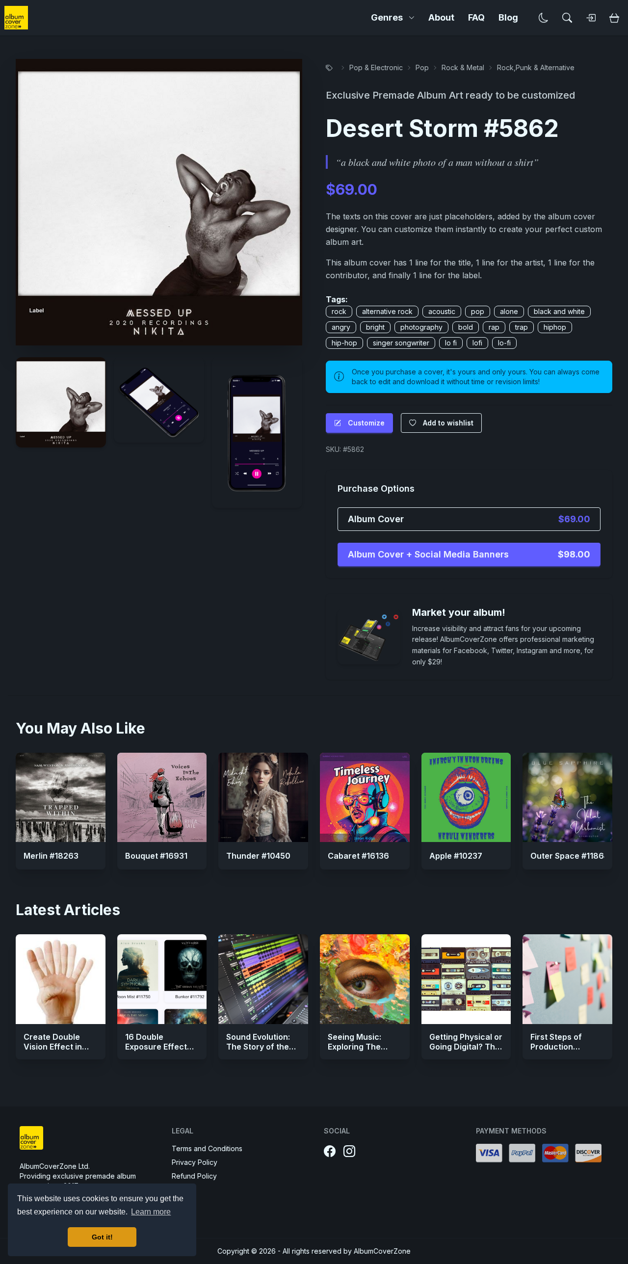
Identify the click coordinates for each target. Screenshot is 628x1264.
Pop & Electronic (376, 67)
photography (421, 327)
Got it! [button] (102, 1237)
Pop (422, 67)
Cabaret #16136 (358, 856)
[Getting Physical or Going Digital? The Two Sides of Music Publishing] (466, 979)
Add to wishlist (448, 423)
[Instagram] (349, 1151)
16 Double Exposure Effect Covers (156, 1046)
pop (477, 311)
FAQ (476, 17)
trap (521, 327)
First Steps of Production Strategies (556, 1046)
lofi (477, 343)
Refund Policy (194, 1176)
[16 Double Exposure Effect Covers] (162, 979)
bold (465, 327)
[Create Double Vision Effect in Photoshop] (60, 979)
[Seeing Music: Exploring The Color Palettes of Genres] (365, 979)
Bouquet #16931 (156, 856)
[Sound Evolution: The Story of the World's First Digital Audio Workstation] (263, 979)
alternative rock (387, 311)
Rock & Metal (463, 67)
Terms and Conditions (207, 1148)
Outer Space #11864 (569, 856)
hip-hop (344, 343)
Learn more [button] (151, 1212)
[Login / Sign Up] (591, 17)
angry (341, 327)
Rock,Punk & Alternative (536, 67)
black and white (559, 311)
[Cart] (614, 17)
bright (375, 327)
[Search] (567, 17)
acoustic (441, 311)
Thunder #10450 (258, 856)
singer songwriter (401, 343)
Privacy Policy (194, 1162)
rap (494, 327)
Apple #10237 (455, 856)
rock (339, 311)
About (441, 17)
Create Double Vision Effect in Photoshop (53, 1046)
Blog (508, 17)
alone (509, 311)
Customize (366, 423)
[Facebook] (330, 1151)
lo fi (451, 343)
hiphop (555, 327)
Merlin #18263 (51, 856)
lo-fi (504, 343)
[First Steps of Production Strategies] (567, 979)
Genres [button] (387, 17)
